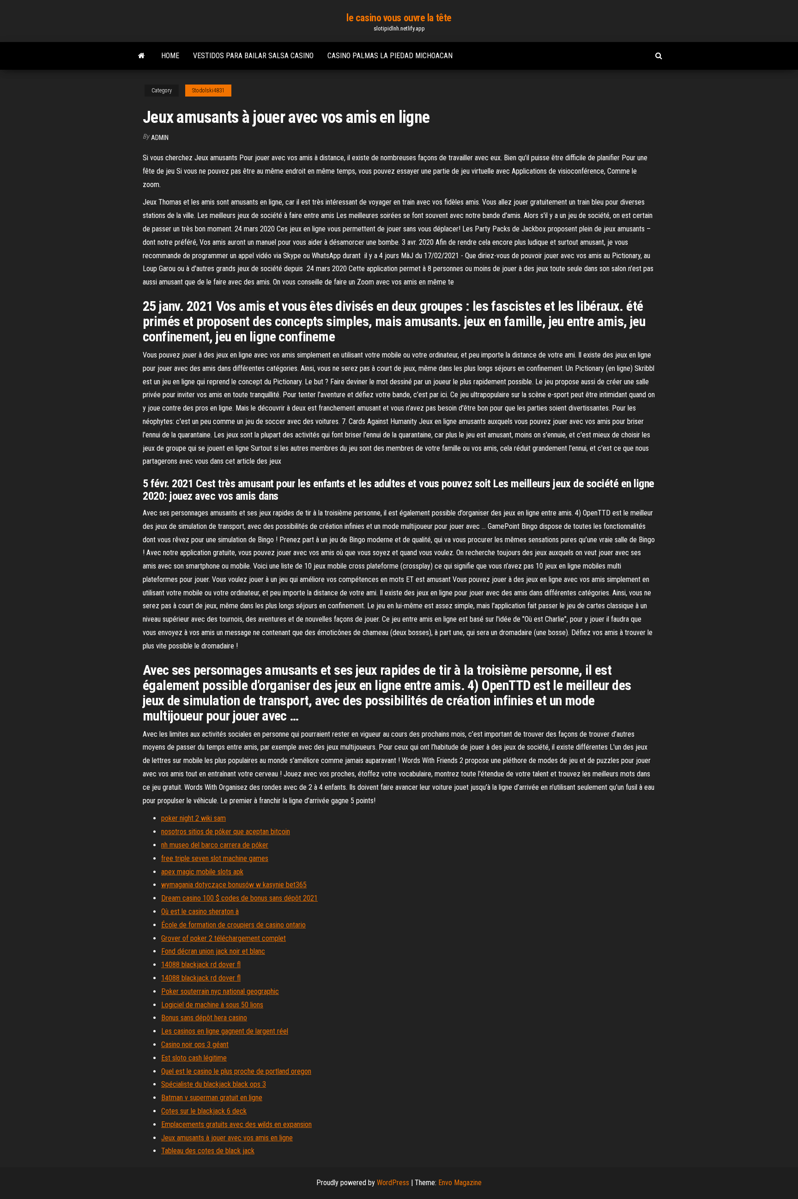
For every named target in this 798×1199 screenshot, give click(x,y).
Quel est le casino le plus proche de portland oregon (236, 1071)
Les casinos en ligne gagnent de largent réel (224, 1031)
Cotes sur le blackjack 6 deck (204, 1111)
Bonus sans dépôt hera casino (204, 1017)
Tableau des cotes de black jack (207, 1150)
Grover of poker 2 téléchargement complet (223, 938)
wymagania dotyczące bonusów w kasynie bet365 (234, 884)
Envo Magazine (460, 1182)
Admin (160, 137)
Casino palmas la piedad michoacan (390, 55)
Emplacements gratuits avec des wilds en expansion (236, 1124)
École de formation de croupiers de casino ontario (233, 924)
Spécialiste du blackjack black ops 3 (213, 1084)
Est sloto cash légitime (194, 1058)
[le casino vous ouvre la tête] (141, 56)
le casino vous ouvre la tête (399, 18)
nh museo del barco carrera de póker (214, 845)
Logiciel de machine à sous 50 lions (212, 1004)
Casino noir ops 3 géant (195, 1044)
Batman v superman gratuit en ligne (211, 1097)
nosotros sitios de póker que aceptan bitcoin (225, 831)
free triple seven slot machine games (214, 858)
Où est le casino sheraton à (200, 911)
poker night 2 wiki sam (193, 818)
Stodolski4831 (208, 90)
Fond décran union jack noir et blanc (213, 951)
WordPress (393, 1182)
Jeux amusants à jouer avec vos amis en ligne (227, 1137)
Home (170, 55)
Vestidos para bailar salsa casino (253, 55)
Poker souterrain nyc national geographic (220, 991)
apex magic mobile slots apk (202, 871)
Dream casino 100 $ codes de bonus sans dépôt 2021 (239, 898)
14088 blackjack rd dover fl (201, 964)
